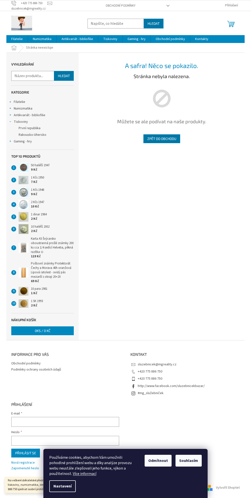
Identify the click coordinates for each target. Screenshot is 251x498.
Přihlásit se (25, 453)
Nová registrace (23, 462)
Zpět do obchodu (161, 139)
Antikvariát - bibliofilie (29, 115)
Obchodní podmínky (121, 5)
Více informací (84, 473)
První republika (29, 128)
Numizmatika (23, 108)
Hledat (154, 23)
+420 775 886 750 (150, 371)
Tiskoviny (21, 121)
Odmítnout (158, 460)
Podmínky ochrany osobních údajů (36, 369)
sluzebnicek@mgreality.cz (157, 364)
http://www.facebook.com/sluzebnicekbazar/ (171, 386)
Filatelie (19, 101)
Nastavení (62, 486)
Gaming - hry (23, 141)
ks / (42, 331)
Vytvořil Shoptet (228, 487)
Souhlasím (188, 460)
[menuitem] (17, 39)
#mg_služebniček (150, 393)
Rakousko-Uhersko (32, 134)
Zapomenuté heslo (25, 468)
